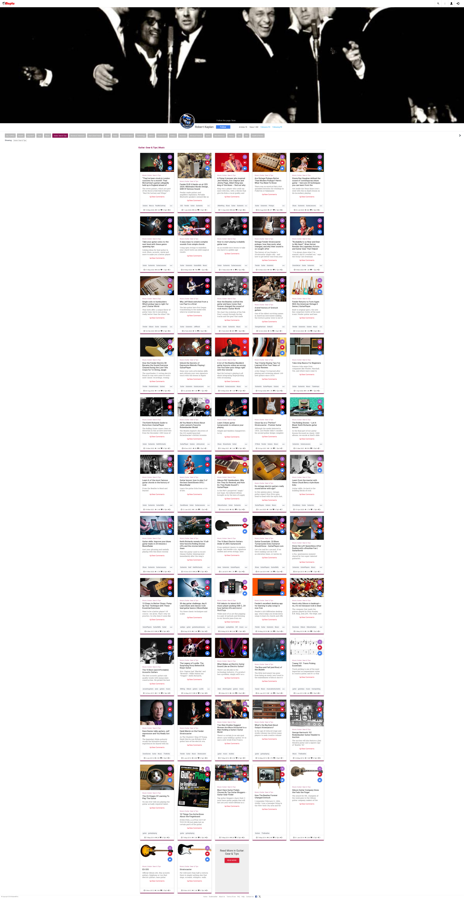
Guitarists (199, 206)
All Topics (10, 136)
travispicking (316, 689)
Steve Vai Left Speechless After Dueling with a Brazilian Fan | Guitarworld (306, 548)
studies (231, 754)
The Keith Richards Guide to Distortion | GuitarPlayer (154, 424)
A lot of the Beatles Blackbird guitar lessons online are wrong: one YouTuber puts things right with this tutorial (231, 366)
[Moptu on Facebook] (256, 896)
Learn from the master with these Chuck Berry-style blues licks (305, 482)
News (115, 136)
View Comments (157, 197)
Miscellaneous (219, 136)
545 (158, 331)
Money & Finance (196, 136)
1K (233, 270)
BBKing (182, 689)
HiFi (236, 627)
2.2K (271, 631)
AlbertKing (221, 206)
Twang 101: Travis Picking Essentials (303, 664)
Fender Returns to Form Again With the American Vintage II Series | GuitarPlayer (305, 304)
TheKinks (166, 754)
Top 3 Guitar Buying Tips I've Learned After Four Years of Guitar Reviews (267, 365)
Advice (151, 136)
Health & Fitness (257, 136)
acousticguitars (148, 689)
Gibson (151, 327)
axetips (182, 627)
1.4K (158, 391)
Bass (219, 327)
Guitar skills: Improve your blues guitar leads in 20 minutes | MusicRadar (156, 543)
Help (243, 897)
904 (270, 270)
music (241, 627)
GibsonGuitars (222, 505)
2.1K (308, 571)
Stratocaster (202, 754)
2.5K (308, 631)
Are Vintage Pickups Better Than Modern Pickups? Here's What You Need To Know (268, 180)
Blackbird (221, 386)
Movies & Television (77, 136)
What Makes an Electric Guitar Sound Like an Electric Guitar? (230, 665)
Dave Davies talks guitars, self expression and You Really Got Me (156, 733)
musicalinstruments (273, 689)
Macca (151, 206)
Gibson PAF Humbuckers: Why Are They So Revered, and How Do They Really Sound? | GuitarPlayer (231, 483)
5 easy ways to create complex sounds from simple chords (194, 243)
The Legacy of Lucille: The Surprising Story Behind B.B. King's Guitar (192, 665)
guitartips (301, 689)
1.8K (158, 448)
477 (271, 210)
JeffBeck (197, 327)
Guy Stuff (30, 136)
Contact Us (250, 897)
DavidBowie (184, 505)
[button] (438, 3)
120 (158, 210)
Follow (223, 127)
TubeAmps (315, 386)
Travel (107, 136)
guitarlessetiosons (198, 627)
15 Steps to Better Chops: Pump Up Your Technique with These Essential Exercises (157, 605)
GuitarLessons (311, 206)
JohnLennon (200, 444)
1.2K (308, 270)
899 (233, 331)
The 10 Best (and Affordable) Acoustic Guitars (155, 671)
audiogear (221, 627)
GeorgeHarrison (260, 327)
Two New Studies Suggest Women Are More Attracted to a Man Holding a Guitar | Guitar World (231, 728)
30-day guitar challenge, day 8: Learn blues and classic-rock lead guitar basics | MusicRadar (194, 605)
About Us (222, 897)
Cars (239, 136)
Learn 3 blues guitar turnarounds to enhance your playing (230, 425)
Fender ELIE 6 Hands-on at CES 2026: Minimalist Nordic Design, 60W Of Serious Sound (194, 186)
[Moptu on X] (260, 896)
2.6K (308, 837)
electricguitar (227, 689)
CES (181, 206)
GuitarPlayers (267, 386)
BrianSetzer (296, 265)
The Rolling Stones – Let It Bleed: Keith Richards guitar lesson (304, 425)
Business (183, 136)
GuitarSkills (197, 265)
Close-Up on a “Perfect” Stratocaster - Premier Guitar (268, 424)
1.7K (270, 391)
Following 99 (277, 127)
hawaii (257, 689)
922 (233, 509)
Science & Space (127, 136)
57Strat (257, 444)
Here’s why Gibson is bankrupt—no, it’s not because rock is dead (306, 604)
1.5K (195, 391)
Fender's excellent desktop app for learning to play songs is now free (269, 605)
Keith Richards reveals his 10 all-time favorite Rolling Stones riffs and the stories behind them (194, 545)
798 (196, 270)
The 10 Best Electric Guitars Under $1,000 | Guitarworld (230, 542)
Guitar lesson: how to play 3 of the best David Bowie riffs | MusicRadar (193, 482)
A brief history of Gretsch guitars (266, 309)
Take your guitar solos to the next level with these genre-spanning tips (155, 244)
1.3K (308, 331)
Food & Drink (162, 136)
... (171, 205)
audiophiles (230, 627)
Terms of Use (231, 897)
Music (47, 136)
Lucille (201, 689)
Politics (172, 136)
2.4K (233, 631)
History (231, 136)
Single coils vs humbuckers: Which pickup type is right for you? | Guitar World (155, 304)
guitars (162, 689)
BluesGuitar (227, 444)
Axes (219, 567)
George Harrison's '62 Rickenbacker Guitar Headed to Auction (306, 734)
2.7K (271, 758)
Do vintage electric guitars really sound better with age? (269, 487)
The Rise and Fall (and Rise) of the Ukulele (268, 668)
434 (158, 270)
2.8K (195, 758)
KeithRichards (161, 444)
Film (246, 136)
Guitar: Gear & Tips (60, 136)
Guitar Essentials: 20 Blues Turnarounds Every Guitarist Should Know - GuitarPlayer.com (269, 543)
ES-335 (145, 869)
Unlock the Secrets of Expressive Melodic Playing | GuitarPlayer (192, 365)
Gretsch (269, 327)
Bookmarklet (213, 897)
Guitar (193, 206)
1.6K (233, 448)
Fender (186, 206)
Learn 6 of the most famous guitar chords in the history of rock (155, 482)
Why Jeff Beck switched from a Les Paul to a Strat (194, 303)
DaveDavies (147, 754)
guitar (189, 627)
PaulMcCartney (160, 206)
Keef (189, 567)
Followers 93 (265, 127)
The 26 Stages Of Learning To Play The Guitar (155, 797)
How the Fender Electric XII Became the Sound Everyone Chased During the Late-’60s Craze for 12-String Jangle (155, 366)
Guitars (145, 206)
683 (233, 210)
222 (195, 210)
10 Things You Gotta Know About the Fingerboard (192, 815)
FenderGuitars (153, 386)
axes (156, 689)
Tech (39, 136)
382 (308, 210)
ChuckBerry (296, 505)
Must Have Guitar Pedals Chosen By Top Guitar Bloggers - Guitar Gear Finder (231, 792)
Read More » (157, 162)
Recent (20, 136)
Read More (232, 860)
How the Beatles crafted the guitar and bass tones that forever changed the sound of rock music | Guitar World (230, 305)
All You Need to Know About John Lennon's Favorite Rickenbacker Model (192, 425)
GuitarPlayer (184, 444)
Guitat (164, 627)
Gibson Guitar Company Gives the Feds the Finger (305, 791)
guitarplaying (265, 754)
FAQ (238, 897)
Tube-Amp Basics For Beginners (306, 363)
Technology (141, 136)
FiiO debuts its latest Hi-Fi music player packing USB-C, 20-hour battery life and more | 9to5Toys (231, 607)
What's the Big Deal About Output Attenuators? (266, 726)
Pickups (271, 206)
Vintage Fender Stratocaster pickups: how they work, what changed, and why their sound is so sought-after (269, 245)
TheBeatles (302, 754)
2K (196, 448)
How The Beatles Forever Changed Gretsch (266, 796)
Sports (208, 136)
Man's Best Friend (95, 136)
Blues (228, 206)
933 (308, 448)
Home (205, 897)
